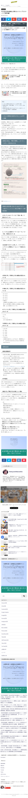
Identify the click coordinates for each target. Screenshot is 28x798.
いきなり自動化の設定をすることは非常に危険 (12, 103)
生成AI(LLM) (4, 655)
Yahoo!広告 (3, 643)
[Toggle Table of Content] (23, 102)
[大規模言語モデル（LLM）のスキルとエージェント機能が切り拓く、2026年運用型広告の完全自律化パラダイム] (14, 526)
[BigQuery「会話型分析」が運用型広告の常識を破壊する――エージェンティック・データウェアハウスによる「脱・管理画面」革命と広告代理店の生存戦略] (14, 537)
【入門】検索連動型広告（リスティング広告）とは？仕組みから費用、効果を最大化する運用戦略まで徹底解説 (14, 732)
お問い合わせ (3, 774)
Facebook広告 (4, 609)
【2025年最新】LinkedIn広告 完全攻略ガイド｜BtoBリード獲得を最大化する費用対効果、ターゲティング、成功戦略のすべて (14, 714)
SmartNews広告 (4, 633)
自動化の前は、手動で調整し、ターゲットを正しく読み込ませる (14, 106)
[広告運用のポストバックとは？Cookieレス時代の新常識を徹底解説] (14, 542)
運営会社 (2, 765)
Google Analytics (5, 612)
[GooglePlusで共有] (14, 19)
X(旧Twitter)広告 (4, 640)
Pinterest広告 (4, 630)
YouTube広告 (4, 646)
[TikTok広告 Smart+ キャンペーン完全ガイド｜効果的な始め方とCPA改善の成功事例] (14, 553)
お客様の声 (3, 649)
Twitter (2, 772)
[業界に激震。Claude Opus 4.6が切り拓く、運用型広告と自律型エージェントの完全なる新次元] (14, 532)
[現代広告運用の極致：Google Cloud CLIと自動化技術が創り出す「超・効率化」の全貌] (14, 521)
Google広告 (3, 9)
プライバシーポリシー (5, 776)
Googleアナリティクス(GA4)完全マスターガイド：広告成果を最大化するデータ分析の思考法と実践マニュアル (14, 742)
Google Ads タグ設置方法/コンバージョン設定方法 (14, 366)
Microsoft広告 (4, 627)
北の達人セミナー (7, 201)
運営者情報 (3, 763)
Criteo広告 (3, 606)
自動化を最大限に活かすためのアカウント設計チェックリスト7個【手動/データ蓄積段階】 (14, 109)
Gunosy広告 (4, 618)
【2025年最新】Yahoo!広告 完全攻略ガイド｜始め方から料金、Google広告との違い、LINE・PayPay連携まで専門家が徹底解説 (14, 697)
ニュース (3, 652)
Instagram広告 (4, 621)
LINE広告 (3, 624)
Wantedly (2, 767)
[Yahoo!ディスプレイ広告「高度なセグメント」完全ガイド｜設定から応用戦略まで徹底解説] (14, 515)
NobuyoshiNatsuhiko (16, 471)
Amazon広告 (4, 602)
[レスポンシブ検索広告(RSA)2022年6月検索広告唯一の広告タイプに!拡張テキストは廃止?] (14, 548)
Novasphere (3, 757)
